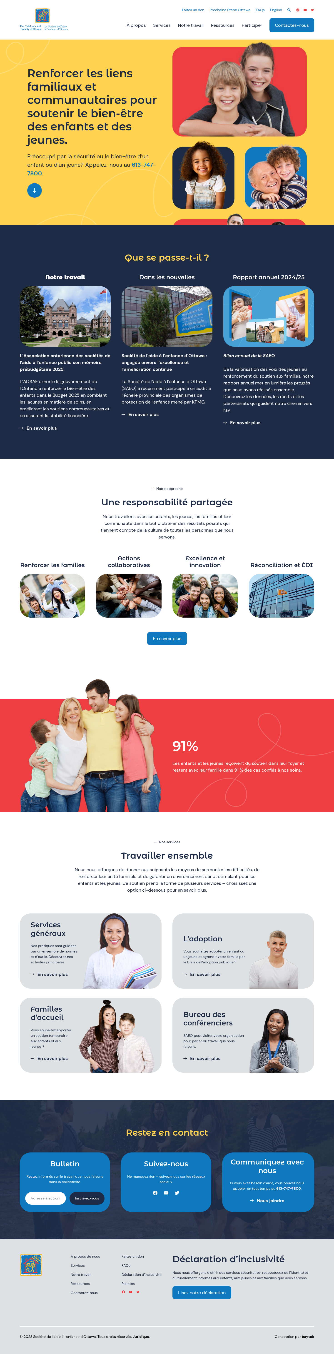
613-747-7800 (288, 1188)
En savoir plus (42, 428)
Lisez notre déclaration (202, 1293)
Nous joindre (270, 1201)
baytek (308, 1336)
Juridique (141, 1336)
